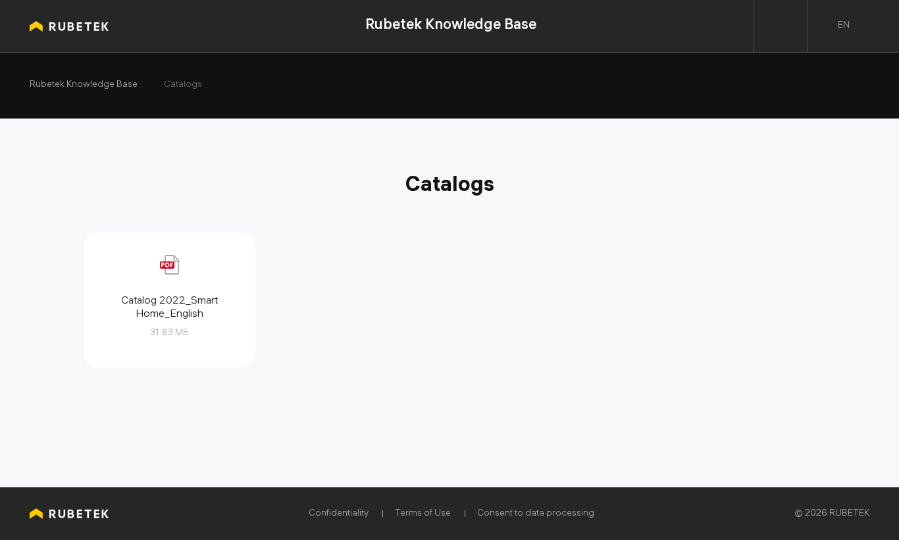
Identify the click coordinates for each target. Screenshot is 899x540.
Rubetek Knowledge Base (450, 26)
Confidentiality (339, 514)
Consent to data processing (535, 514)
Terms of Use (423, 514)
